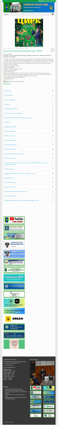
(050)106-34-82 (7, 84)
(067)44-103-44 (7, 82)
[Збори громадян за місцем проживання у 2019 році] (42, 373)
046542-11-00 (7, 80)
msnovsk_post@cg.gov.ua (9, 367)
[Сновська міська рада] (29, 7)
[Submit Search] (39, 1)
